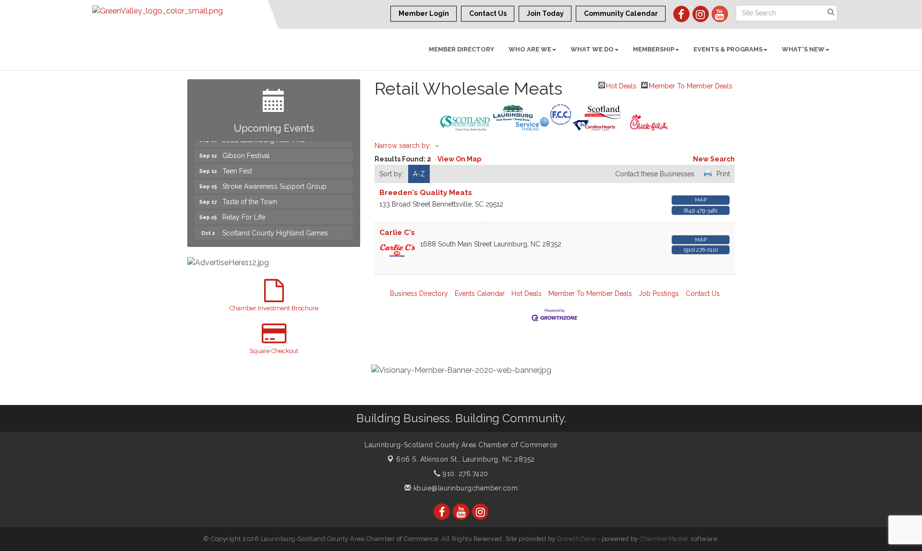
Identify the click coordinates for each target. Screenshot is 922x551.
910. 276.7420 (464, 474)
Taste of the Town (249, 196)
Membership (653, 49)
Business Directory (419, 293)
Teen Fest (237, 166)
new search (714, 159)
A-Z (419, 174)
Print (723, 174)
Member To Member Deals (690, 85)
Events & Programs (728, 49)
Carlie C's (397, 232)
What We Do (592, 49)
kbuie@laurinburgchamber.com (464, 488)
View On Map (459, 159)
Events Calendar (480, 293)
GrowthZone (576, 538)
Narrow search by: (403, 145)
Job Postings (659, 293)
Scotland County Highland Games (275, 228)
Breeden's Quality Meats (425, 192)
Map (701, 199)
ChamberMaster (664, 538)
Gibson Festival (246, 150)
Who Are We (530, 49)
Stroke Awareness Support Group (274, 181)
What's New (803, 49)
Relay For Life (243, 212)
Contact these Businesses (654, 174)
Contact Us (703, 293)
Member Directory (461, 49)
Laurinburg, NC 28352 (465, 459)
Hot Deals (621, 85)
